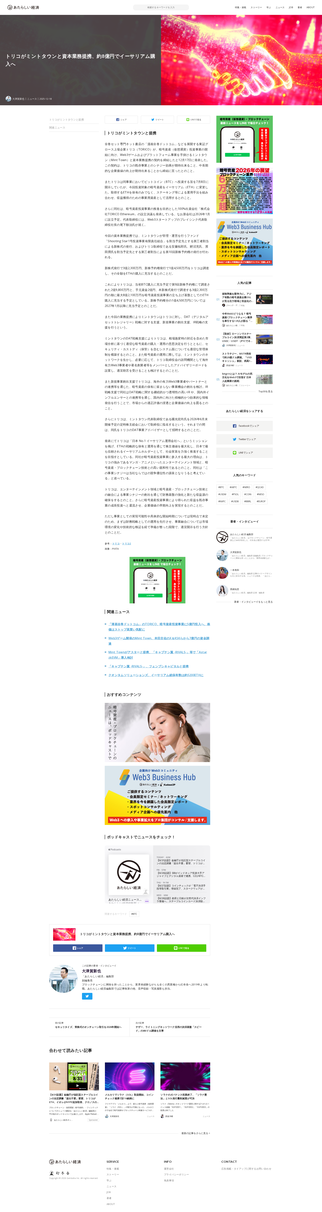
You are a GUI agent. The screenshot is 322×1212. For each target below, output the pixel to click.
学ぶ (268, 7)
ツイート (159, 119)
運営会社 (169, 1168)
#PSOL (235, 494)
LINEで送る (195, 119)
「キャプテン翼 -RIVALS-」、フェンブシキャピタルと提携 (148, 666)
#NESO (260, 494)
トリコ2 (126, 543)
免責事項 (169, 1180)
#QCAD (260, 487)
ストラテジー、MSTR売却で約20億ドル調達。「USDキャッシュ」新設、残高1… (237, 357)
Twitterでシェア (247, 439)
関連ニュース (57, 127)
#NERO (246, 487)
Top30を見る (266, 391)
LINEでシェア (246, 452)
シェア (123, 119)
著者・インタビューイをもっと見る (253, 601)
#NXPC (222, 501)
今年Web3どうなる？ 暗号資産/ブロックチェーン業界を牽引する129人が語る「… (237, 317)
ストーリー (256, 7)
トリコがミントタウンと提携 (66, 119)
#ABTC (233, 487)
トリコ (116, 543)
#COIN (247, 494)
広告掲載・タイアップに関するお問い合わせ (246, 1168)
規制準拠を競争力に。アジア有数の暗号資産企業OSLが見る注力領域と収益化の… (237, 297)
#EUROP (261, 501)
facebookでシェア (249, 425)
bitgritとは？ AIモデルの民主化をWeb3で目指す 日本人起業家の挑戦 (237, 377)
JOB (291, 7)
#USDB (235, 501)
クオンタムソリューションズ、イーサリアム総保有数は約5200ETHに (155, 675)
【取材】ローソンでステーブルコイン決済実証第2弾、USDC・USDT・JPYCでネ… (237, 337)
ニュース (280, 7)
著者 (300, 7)
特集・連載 (240, 7)
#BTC (134, 914)
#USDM (222, 494)
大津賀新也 (91, 971)
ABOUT (311, 7)
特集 (243, 305)
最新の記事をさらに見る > (195, 1133)
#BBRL (247, 501)
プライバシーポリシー (176, 1174)
